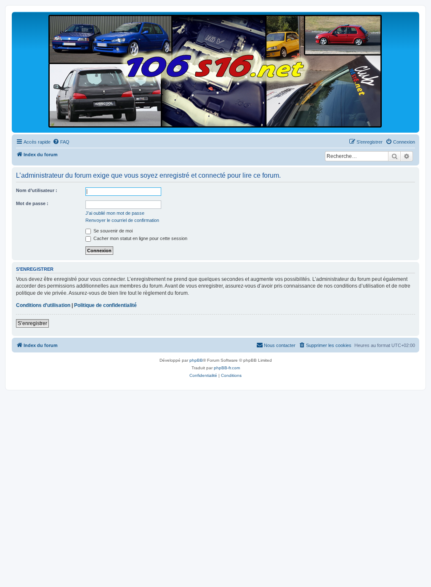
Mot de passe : (32, 203)
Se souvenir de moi (112, 230)
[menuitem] (61, 142)
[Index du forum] (215, 72)
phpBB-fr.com (227, 368)
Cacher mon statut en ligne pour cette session (139, 238)
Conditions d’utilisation (43, 305)
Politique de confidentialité (105, 305)
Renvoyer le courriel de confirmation (122, 220)
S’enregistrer (32, 323)
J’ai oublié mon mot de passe (114, 213)
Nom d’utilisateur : (36, 190)
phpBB (196, 360)
